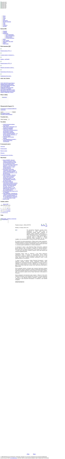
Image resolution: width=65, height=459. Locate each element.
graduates (2, 84)
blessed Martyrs (11, 83)
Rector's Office (8, 84)
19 (9, 209)
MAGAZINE (3, 89)
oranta (7, 91)
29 (4, 212)
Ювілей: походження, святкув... (7, 67)
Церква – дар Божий (5, 59)
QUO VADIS (3, 86)
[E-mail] (46, 226)
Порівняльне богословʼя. (6, 76)
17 (7, 209)
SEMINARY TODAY (9, 92)
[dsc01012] (4, 97)
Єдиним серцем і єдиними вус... (7, 55)
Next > (34, 454)
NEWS (2, 83)
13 (1, 209)
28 (2, 212)
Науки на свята (4, 150)
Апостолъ (3, 146)
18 (8, 209)
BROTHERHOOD (8, 85)
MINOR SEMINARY (5, 87)
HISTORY (6, 83)
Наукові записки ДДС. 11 (6, 50)
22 (4, 211)
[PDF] (42, 225)
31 (7, 212)
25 (8, 211)
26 (9, 211)
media (13, 85)
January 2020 (5, 204)
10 (7, 208)
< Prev (28, 454)
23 (5, 211)
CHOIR (2, 85)
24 (7, 211)
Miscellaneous (3, 91)
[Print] (44, 225)
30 (5, 212)
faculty (12, 84)
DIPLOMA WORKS (10, 89)
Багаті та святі (6, 199)
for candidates (8, 88)
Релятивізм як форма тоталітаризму (9, 125)
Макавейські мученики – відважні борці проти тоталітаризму (9, 140)
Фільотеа (2, 153)
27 (1, 212)
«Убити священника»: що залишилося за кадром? (10, 127)
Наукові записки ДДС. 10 (6, 63)
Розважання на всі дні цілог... (7, 155)
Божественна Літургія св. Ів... (7, 71)
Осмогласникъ (4, 148)
